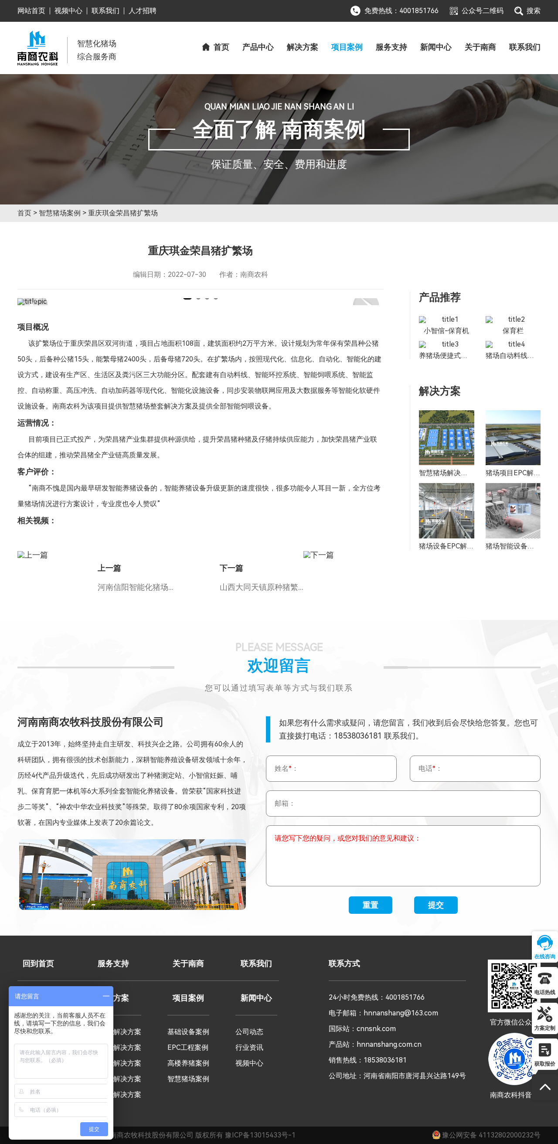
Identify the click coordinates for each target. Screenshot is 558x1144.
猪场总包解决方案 (113, 1047)
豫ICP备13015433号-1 (260, 1135)
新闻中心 (436, 46)
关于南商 (480, 46)
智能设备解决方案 (113, 1094)
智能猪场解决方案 (113, 1032)
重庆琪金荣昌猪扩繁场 (123, 213)
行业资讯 (249, 1047)
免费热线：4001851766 (401, 11)
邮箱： (285, 803)
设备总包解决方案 (113, 1063)
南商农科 (37, 48)
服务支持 (391, 46)
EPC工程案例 (187, 1047)
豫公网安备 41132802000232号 (490, 1135)
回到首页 (38, 963)
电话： (430, 768)
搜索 (534, 11)
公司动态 (249, 1032)
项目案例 (347, 46)
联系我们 (105, 10)
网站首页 (31, 10)
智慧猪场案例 (60, 213)
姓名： (287, 768)
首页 (221, 46)
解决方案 (302, 46)
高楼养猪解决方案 (113, 1079)
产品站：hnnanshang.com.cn (375, 1044)
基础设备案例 (188, 1032)
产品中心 (258, 46)
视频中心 (68, 10)
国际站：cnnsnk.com (362, 1029)
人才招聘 (143, 10)
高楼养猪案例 (188, 1063)
